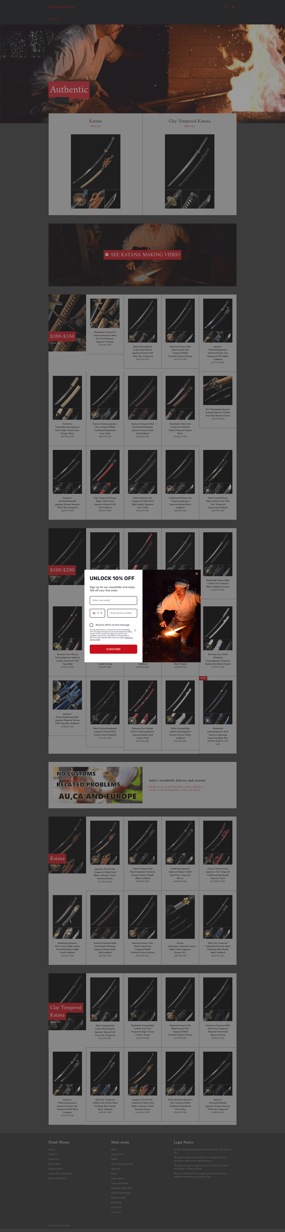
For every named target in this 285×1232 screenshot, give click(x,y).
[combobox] (97, 613)
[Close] (197, 574)
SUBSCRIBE (113, 649)
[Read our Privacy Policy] (135, 630)
